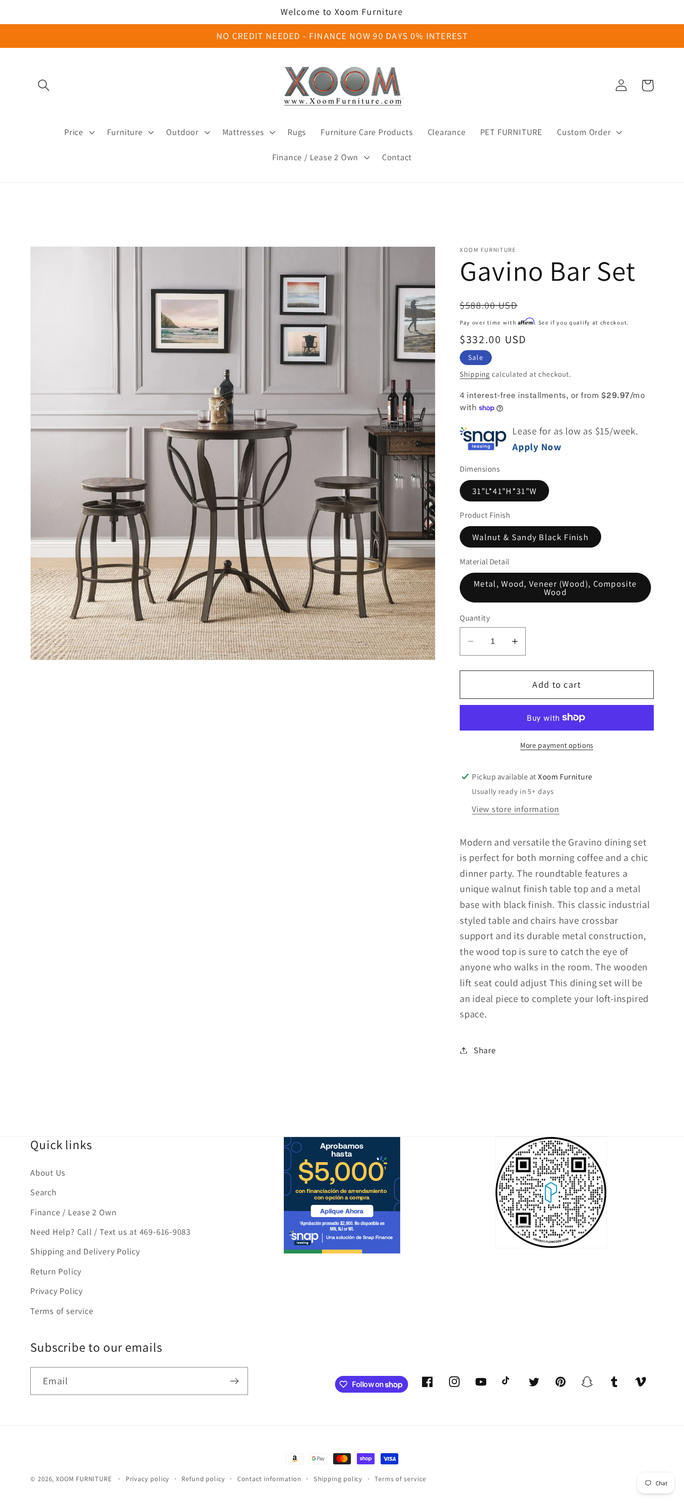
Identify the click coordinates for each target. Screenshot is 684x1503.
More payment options (556, 744)
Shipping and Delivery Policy (85, 1251)
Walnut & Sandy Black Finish (530, 536)
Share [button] (485, 1050)
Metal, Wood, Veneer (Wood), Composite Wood (555, 587)
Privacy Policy (56, 1290)
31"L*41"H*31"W (504, 490)
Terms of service (61, 1310)
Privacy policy (148, 1478)
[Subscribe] (234, 1381)
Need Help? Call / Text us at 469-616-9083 (110, 1231)
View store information (515, 808)
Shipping (475, 374)
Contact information (269, 1478)
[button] (43, 85)
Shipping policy (338, 1478)
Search (43, 1192)
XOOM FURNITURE (84, 1478)
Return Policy (55, 1271)
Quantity (475, 618)
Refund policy (203, 1478)
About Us (48, 1172)
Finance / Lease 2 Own (73, 1212)
